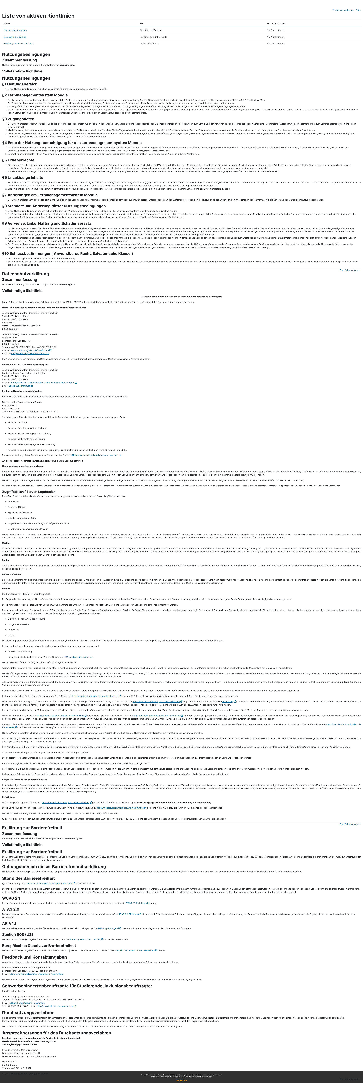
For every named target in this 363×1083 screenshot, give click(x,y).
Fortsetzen (181, 1080)
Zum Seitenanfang (349, 270)
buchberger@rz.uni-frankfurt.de (28, 1003)
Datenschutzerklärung (179, 1077)
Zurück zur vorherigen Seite (347, 10)
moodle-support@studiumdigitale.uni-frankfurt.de (37, 974)
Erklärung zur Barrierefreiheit (200, 1077)
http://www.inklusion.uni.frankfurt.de (55, 1006)
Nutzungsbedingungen (160, 1077)
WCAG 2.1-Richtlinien (136, 903)
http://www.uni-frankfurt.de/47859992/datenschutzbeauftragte (42, 382)
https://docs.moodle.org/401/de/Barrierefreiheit (48, 883)
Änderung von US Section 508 (85, 939)
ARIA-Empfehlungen (107, 928)
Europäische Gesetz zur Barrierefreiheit (135, 950)
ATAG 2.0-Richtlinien (129, 914)
